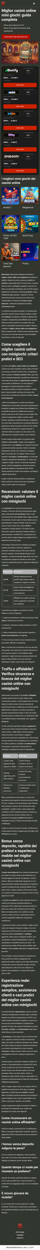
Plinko (25, 263)
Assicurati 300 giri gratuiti (15, 37)
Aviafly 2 (7, 207)
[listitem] (20, 77)
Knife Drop (27, 235)
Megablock (27, 207)
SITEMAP (31, 1247)
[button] (34, 3)
